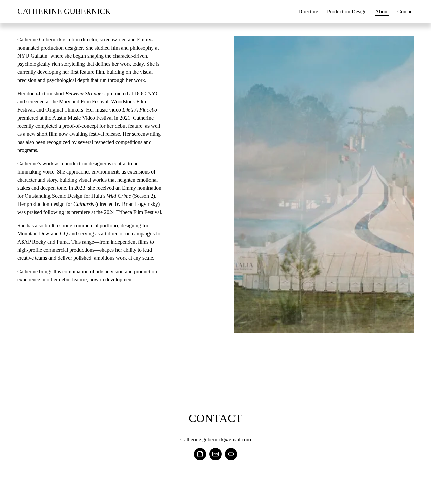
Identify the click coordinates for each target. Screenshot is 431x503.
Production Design (347, 11)
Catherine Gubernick (64, 11)
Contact (405, 11)
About (382, 11)
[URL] (231, 454)
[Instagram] (200, 454)
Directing (308, 11)
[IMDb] (215, 454)
